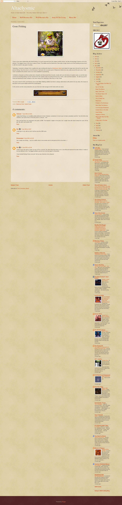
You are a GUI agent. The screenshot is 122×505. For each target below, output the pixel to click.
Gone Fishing (99, 112)
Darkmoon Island (57, 68)
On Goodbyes (98, 465)
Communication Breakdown (102, 107)
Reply (18, 124)
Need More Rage (99, 387)
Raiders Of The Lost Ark (105, 450)
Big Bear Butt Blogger (100, 225)
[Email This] (28, 102)
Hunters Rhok (98, 314)
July (97, 79)
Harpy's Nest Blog (99, 264)
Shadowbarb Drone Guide (101, 254)
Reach (96, 416)
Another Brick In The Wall (102, 110)
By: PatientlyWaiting (99, 476)
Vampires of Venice (100, 114)
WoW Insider (98, 486)
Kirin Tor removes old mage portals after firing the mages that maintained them (106, 299)
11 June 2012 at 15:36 (26, 147)
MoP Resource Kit (26, 17)
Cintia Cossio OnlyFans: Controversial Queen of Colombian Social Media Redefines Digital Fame (100, 228)
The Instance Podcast (100, 199)
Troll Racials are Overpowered (102, 375)
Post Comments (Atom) (23, 188)
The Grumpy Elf (99, 345)
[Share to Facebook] (33, 102)
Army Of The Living (59, 17)
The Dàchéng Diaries (100, 330)
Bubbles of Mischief (100, 252)
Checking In (97, 242)
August (98, 76)
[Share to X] (31, 102)
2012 (96, 65)
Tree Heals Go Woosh (100, 436)
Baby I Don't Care (100, 91)
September (99, 74)
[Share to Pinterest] (34, 102)
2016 (96, 56)
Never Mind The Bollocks (102, 105)
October (98, 72)
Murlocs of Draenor (100, 448)
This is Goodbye (98, 404)
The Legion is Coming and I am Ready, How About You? (102, 348)
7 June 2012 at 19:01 (27, 113)
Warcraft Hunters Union (101, 185)
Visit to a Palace (98, 214)
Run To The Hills (100, 87)
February (98, 130)
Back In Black (99, 96)
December (98, 67)
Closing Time (105, 360)
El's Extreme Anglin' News (101, 425)
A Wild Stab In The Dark (101, 120)
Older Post (86, 185)
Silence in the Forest (99, 437)
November (98, 70)
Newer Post (15, 185)
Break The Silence (100, 89)
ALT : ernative (98, 359)
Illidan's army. (105, 331)
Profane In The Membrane (102, 103)
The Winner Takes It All (101, 93)
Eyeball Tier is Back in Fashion (105, 316)
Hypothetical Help (99, 474)
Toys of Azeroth (99, 414)
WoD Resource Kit (42, 17)
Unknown (19, 113)
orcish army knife (99, 295)
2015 (96, 58)
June (97, 81)
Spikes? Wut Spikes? (105, 389)
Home (14, 17)
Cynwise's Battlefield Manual (102, 464)
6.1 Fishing (97, 426)
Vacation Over (98, 149)
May (97, 123)
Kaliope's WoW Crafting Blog (102, 490)
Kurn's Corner (98, 173)
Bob (18, 129)
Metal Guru (98, 100)
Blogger (64, 501)
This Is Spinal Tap (100, 98)
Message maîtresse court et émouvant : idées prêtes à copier (102, 201)
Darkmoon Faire (20, 104)
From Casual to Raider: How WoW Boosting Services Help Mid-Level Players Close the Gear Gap (102, 188)
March (97, 128)
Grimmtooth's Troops (100, 402)
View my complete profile (99, 140)
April (97, 125)
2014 (96, 61)
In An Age (97, 147)
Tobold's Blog (98, 159)
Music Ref (72, 17)
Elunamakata (20, 138)
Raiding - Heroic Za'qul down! (105, 280)
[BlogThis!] (30, 102)
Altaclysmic (23, 7)
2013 (96, 63)
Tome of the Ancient (100, 213)
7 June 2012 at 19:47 (26, 129)
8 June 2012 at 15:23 (29, 138)
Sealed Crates (28, 104)
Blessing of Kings (99, 241)
